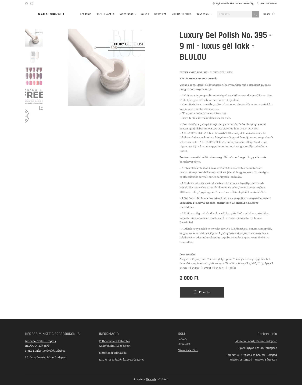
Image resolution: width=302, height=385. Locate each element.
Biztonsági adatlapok (113, 352)
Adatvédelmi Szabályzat (115, 345)
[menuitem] (86, 14)
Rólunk (182, 339)
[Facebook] (26, 3)
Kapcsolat (184, 343)
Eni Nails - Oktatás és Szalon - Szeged (251, 354)
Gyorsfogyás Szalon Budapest (257, 347)
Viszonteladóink (188, 350)
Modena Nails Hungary (40, 341)
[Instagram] (32, 3)
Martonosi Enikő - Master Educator (253, 359)
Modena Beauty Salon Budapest (46, 357)
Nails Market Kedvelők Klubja (45, 350)
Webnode (151, 379)
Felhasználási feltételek (114, 341)
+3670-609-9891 (269, 3)
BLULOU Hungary (37, 345)
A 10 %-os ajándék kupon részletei (121, 359)
